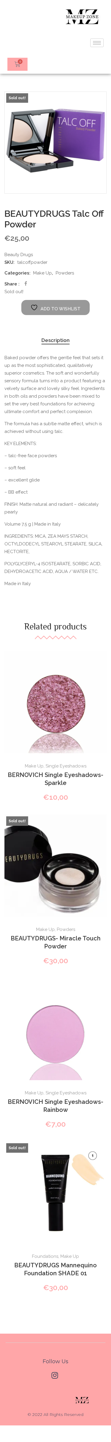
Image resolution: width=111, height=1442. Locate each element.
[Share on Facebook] (25, 283)
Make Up (42, 273)
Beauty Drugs (18, 254)
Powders (65, 273)
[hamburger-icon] (97, 42)
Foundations (45, 1256)
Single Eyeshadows (66, 766)
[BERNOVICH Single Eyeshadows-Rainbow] (55, 1029)
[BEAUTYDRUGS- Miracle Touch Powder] (55, 866)
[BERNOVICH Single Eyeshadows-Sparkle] (55, 702)
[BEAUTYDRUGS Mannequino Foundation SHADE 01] (55, 1192)
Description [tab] (55, 340)
